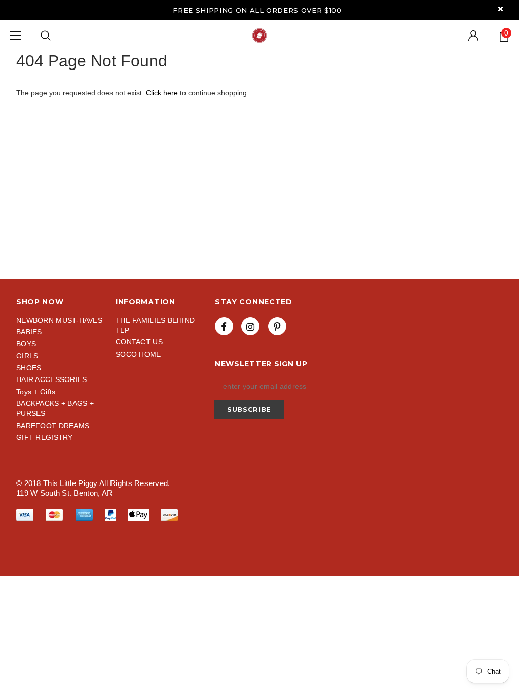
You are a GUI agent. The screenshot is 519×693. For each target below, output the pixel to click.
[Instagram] (250, 326)
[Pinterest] (277, 326)
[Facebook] (224, 326)
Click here (163, 93)
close (500, 9)
